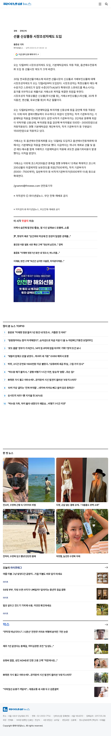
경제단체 (23, 31)
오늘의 (12, 567)
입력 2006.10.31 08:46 (35, 48)
